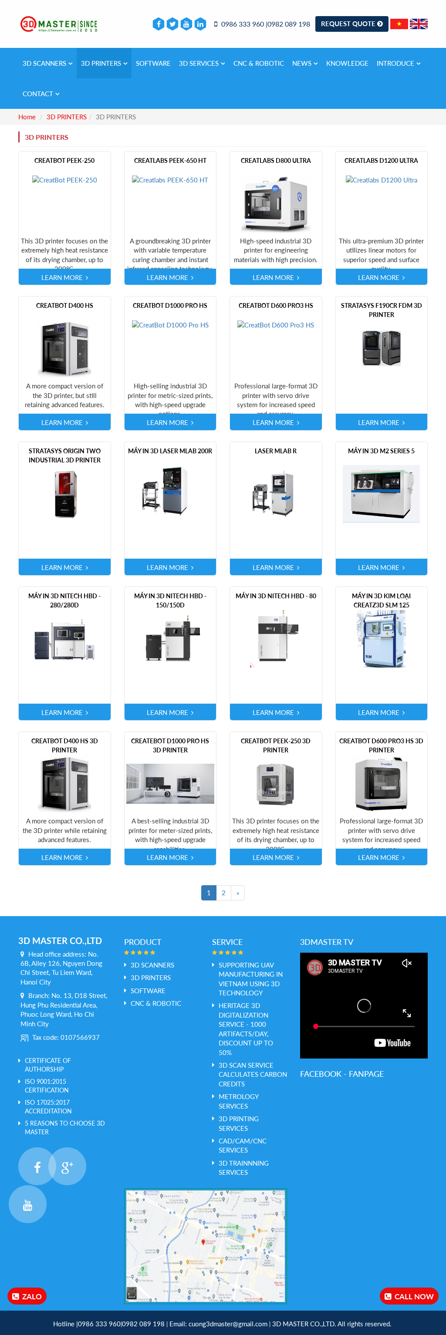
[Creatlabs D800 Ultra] (276, 203)
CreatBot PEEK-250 (64, 160)
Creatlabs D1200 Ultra (381, 160)
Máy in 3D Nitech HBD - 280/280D (64, 600)
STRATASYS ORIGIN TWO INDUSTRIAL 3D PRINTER (65, 455)
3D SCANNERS (44, 63)
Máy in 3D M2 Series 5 (381, 451)
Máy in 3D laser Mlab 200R (170, 451)
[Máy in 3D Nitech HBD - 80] (275, 638)
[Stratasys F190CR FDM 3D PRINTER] (381, 348)
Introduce (395, 63)
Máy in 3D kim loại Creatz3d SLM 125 (381, 600)
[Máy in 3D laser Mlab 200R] (170, 493)
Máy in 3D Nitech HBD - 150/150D (170, 600)
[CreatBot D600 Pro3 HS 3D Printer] (382, 783)
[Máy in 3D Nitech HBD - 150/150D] (170, 638)
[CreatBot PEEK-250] (64, 179)
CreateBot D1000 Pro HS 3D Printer (170, 745)
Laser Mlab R (276, 451)
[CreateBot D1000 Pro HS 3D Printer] (170, 783)
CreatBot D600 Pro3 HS (276, 305)
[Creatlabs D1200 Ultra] (381, 179)
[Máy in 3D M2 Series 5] (381, 493)
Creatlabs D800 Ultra (276, 160)
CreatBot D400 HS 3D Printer (64, 745)
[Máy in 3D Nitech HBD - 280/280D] (64, 638)
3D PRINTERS (101, 63)
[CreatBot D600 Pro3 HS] (275, 324)
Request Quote (349, 23)
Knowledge (347, 63)
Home (27, 117)
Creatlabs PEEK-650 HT (170, 160)
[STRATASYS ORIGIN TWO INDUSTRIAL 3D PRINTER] (64, 493)
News (301, 63)
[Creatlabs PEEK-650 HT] (170, 179)
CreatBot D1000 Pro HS (170, 305)
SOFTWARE (153, 63)
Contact (38, 94)
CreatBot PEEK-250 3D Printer (276, 745)
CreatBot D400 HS (64, 305)
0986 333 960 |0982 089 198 (265, 24)
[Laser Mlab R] (276, 493)
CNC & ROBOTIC (258, 63)
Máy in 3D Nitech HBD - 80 (276, 596)
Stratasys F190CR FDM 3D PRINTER (381, 310)
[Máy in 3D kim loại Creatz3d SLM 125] (381, 638)
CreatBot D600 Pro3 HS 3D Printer (381, 745)
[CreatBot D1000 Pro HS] (170, 324)
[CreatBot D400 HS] (64, 348)
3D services (199, 63)
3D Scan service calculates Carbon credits (253, 1074)
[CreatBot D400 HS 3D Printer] (64, 783)
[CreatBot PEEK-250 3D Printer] (276, 783)
